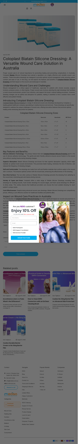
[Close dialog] (67, 203)
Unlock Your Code (24, 238)
